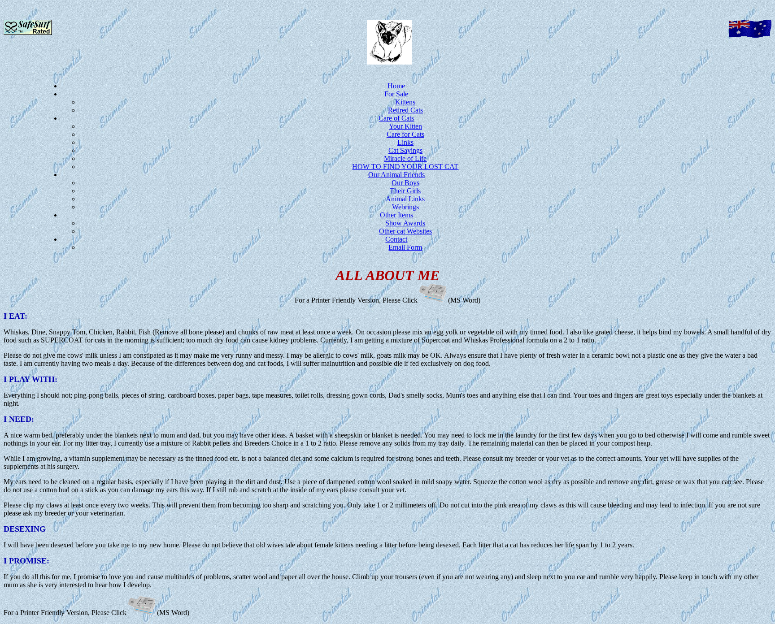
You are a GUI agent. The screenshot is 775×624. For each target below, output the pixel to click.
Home (396, 86)
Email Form (405, 247)
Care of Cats (396, 118)
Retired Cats (405, 110)
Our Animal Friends (396, 174)
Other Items (396, 215)
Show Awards (405, 223)
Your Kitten (405, 126)
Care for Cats (405, 134)
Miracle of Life (405, 158)
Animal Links (405, 199)
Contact (396, 239)
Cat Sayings (405, 150)
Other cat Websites (405, 231)
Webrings (405, 207)
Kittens (405, 102)
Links (405, 142)
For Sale (396, 94)
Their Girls (405, 191)
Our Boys (405, 182)
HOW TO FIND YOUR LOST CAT (405, 166)
